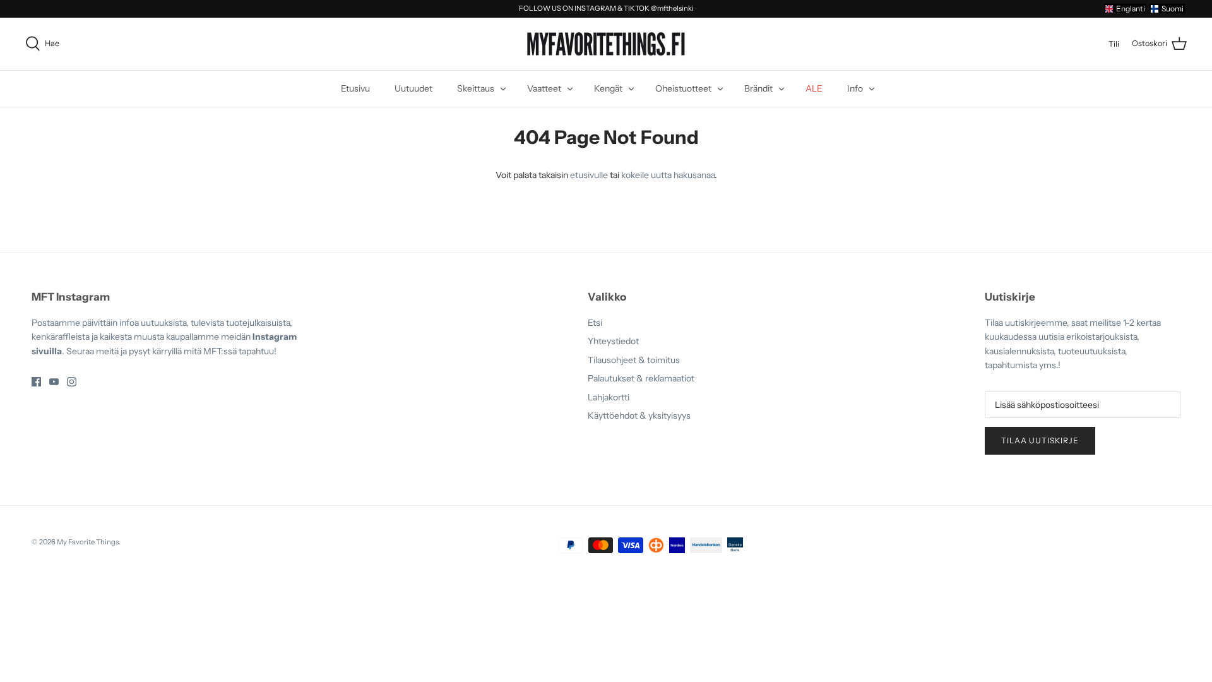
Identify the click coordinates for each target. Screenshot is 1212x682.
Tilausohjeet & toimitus (634, 360)
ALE (814, 88)
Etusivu (355, 88)
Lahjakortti (608, 397)
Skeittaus (475, 88)
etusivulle (589, 175)
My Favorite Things (88, 541)
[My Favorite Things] (606, 44)
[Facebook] (36, 381)
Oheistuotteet (683, 88)
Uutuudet (413, 88)
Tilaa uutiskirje (1040, 440)
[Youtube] (54, 381)
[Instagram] (71, 381)
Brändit (758, 88)
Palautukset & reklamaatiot (641, 378)
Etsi (595, 322)
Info (855, 88)
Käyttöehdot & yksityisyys (639, 415)
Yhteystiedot (613, 341)
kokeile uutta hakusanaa (668, 175)
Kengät (608, 88)
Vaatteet (544, 88)
